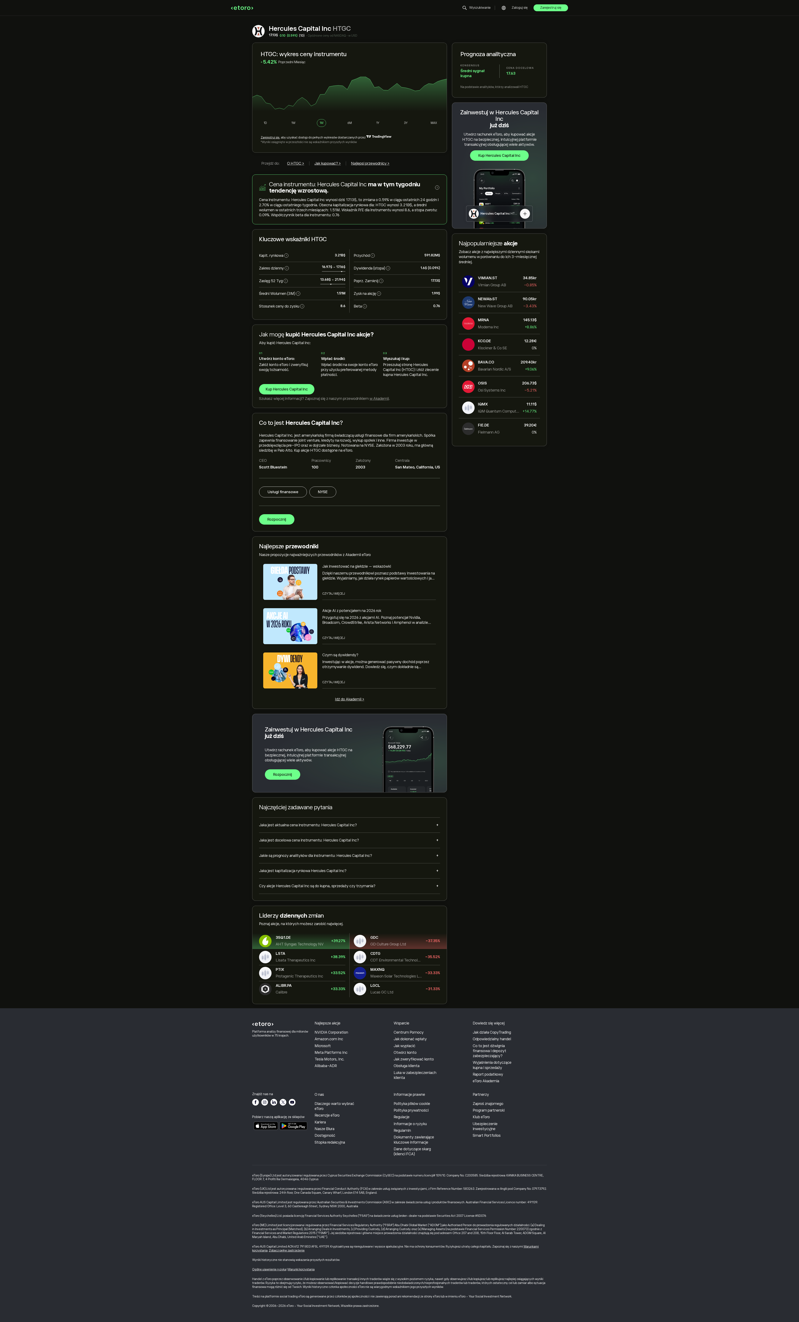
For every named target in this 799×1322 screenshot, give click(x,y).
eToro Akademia (486, 1081)
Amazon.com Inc (329, 1039)
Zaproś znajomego (488, 1104)
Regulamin (402, 1130)
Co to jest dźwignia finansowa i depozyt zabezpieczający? (489, 1051)
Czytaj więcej (333, 593)
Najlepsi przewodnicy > (370, 163)
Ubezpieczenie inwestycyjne (485, 1126)
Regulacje (401, 1117)
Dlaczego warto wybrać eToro (334, 1106)
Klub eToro (481, 1117)
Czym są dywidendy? (340, 655)
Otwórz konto (405, 1052)
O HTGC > (295, 163)
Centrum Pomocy (409, 1032)
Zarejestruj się (550, 8)
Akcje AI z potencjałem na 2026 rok (351, 611)
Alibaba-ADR (326, 1066)
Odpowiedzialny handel (492, 1039)
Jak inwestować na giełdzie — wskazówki (356, 566)
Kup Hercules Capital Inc (499, 155)
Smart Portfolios (487, 1135)
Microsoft (323, 1046)
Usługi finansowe (283, 492)
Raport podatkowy (488, 1074)
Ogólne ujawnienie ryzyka (269, 1269)
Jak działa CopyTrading (492, 1032)
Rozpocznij (276, 519)
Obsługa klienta (406, 1066)
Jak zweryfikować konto (414, 1059)
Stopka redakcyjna (330, 1142)
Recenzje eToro (327, 1115)
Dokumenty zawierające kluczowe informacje (414, 1139)
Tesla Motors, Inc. (329, 1059)
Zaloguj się (520, 8)
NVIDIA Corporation (331, 1032)
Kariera (320, 1122)
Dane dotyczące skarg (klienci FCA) (412, 1151)
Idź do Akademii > (349, 699)
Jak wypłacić (404, 1046)
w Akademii (379, 399)
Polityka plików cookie (412, 1104)
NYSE (323, 492)
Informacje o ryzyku (410, 1124)
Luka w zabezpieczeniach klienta (415, 1075)
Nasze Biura (324, 1129)
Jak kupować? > (327, 163)
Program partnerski (489, 1110)
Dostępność (325, 1135)
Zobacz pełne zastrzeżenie (287, 1250)
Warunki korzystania (301, 1269)
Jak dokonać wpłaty (410, 1039)
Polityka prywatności (411, 1110)
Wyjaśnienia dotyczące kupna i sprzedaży (492, 1065)
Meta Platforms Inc (331, 1052)
